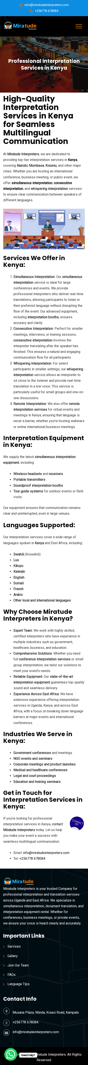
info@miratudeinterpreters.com (47, 5)
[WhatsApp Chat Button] (10, 1054)
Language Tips (18, 984)
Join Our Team (18, 965)
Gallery (12, 956)
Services (14, 946)
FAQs (11, 975)
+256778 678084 (46, 11)
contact (57, 824)
